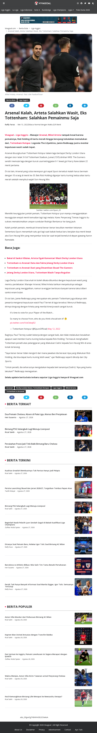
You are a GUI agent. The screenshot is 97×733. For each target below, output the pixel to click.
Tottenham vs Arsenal (15, 391)
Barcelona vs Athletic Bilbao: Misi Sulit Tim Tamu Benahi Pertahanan (35, 565)
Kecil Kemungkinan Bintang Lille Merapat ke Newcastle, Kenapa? (33, 696)
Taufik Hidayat (10, 491)
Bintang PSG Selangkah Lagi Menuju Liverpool (27, 429)
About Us (18, 729)
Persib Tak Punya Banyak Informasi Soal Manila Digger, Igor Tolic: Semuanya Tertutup (39, 585)
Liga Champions (59, 10)
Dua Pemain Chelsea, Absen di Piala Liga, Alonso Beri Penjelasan (36, 414)
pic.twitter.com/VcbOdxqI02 (22, 322)
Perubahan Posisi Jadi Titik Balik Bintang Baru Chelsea (31, 443)
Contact (68, 729)
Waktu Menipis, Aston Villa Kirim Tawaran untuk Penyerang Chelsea (35, 676)
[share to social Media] (12, 105)
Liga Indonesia (26, 10)
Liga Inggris (5, 10)
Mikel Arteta (54, 135)
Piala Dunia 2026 (83, 10)
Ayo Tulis (78, 729)
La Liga (15, 10)
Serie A (37, 10)
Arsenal (43, 135)
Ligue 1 (71, 10)
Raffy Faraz (10, 124)
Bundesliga (46, 10)
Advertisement (54, 729)
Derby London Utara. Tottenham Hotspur (32, 388)
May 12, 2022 (54, 328)
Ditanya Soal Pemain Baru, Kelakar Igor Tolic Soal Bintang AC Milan (35, 544)
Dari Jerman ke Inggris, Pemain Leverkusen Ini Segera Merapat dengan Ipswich (36, 655)
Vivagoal (9, 135)
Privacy (42, 729)
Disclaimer (30, 729)
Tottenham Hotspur (20, 143)
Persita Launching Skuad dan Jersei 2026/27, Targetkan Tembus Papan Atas (38, 488)
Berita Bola (23, 28)
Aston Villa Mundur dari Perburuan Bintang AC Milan (28, 617)
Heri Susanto (10, 417)
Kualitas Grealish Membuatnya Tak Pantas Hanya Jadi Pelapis (32, 470)
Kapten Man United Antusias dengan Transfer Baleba (29, 635)
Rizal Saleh (10, 432)
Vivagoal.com (10, 28)
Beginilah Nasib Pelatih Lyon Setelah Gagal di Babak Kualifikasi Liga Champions (35, 523)
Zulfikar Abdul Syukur (12, 527)
